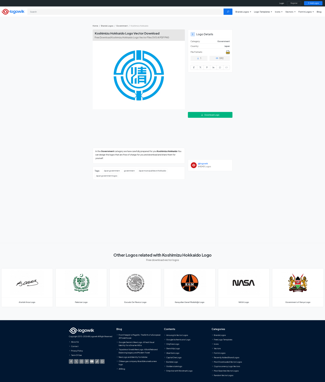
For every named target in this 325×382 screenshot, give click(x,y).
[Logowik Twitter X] (76, 361)
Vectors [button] (289, 11)
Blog (319, 11)
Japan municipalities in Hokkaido (152, 171)
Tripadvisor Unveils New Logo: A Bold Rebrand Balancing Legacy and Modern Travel (138, 351)
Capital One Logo (174, 357)
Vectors (217, 348)
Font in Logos (219, 353)
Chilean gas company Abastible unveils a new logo (138, 362)
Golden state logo (174, 366)
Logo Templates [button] (262, 11)
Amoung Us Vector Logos (177, 335)
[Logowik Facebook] (71, 361)
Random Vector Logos (223, 375)
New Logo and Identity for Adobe (133, 357)
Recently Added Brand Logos (226, 357)
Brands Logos (107, 25)
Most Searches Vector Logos (226, 371)
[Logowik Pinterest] (86, 361)
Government (122, 25)
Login (281, 3)
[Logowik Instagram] (81, 361)
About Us (75, 342)
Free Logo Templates (223, 339)
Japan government (112, 171)
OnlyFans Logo (172, 344)
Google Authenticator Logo (178, 339)
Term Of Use (76, 355)
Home (95, 25)
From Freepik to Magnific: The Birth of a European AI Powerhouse (140, 336)
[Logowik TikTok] (97, 361)
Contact (74, 346)
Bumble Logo (172, 362)
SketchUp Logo (173, 348)
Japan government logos (106, 176)
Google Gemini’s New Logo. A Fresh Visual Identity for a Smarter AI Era (136, 343)
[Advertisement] (139, 130)
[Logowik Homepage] (13, 11)
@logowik (203, 163)
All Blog (122, 369)
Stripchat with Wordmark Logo (179, 371)
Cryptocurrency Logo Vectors (227, 366)
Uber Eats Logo (172, 353)
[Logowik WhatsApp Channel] (102, 361)
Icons (216, 344)
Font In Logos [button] (305, 11)
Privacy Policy (77, 351)
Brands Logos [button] (242, 11)
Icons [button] (277, 11)
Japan (227, 46)
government (129, 171)
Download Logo (211, 114)
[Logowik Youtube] (92, 361)
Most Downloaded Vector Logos (228, 362)
